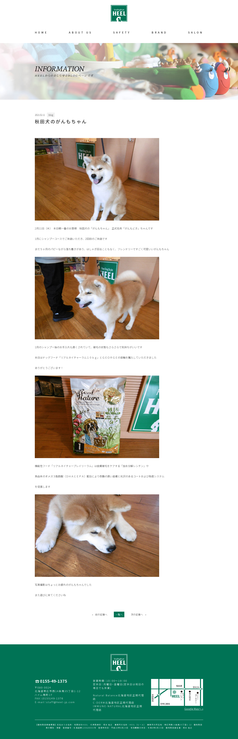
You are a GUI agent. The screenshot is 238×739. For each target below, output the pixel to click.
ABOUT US (80, 32)
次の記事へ (137, 614)
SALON (195, 32)
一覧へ (119, 614)
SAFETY (121, 32)
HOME (41, 32)
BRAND (159, 32)
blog (51, 115)
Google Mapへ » (193, 709)
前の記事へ (101, 614)
